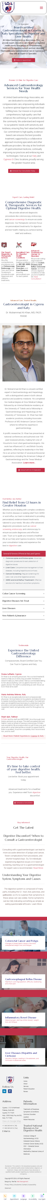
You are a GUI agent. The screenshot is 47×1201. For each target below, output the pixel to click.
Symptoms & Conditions (31, 1112)
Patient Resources (29, 1119)
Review (26, 1091)
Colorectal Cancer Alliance (32, 1141)
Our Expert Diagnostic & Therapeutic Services (6, 255)
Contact (24, 1185)
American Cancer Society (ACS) (33, 1144)
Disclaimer (17, 1185)
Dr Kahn (4, 719)
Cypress (34, 736)
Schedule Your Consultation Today (23, 171)
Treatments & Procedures (31, 1109)
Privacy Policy (9, 1185)
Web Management (22, 1181)
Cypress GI (8, 159)
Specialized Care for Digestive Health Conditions (22, 255)
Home (25, 1081)
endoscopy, (17, 529)
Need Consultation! (36, 278)
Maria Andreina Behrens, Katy (13, 694)
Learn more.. (29, 462)
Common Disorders (30, 1114)
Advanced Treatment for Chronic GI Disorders (37, 253)
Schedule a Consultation (24, 803)
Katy (34, 156)
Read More (38, 868)
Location (26, 1117)
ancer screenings (17, 219)
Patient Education (29, 1089)
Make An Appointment (23, 60)
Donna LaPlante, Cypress (11, 674)
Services (26, 1086)
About (25, 1084)
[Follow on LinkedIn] (4, 1091)
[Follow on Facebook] (10, 1091)
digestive (13, 545)
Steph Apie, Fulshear (9, 717)
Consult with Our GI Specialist (30, 470)
